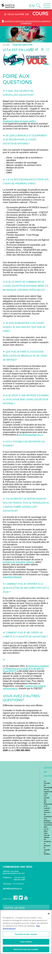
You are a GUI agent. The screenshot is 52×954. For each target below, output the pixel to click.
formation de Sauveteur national (18, 562)
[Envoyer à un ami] (47, 50)
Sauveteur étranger (12, 577)
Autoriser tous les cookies (26, 949)
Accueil (6, 45)
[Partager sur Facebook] (32, 50)
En (32, 5)
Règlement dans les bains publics (19, 121)
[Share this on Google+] (42, 50)
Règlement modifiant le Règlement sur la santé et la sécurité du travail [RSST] (26, 668)
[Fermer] (49, 914)
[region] (26, 932)
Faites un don (14, 908)
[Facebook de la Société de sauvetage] (15, 899)
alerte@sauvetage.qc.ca (31, 435)
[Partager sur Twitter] (36, 50)
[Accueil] (13, 5)
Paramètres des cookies (26, 934)
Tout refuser (26, 942)
